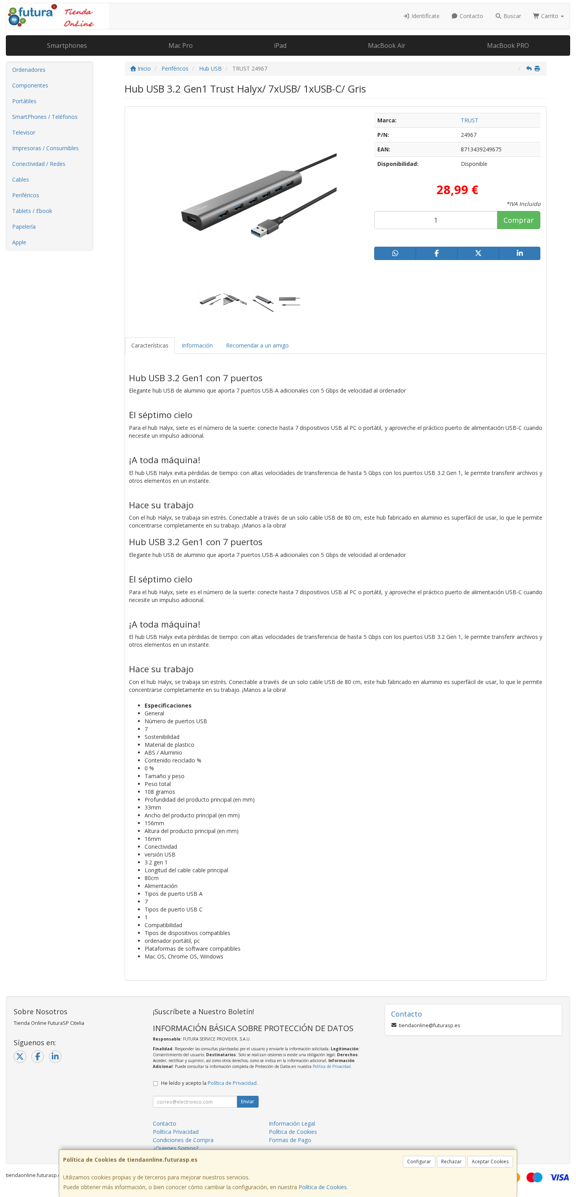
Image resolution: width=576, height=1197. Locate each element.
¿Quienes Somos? (175, 1148)
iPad (280, 45)
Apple (19, 242)
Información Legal (292, 1123)
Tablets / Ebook (32, 211)
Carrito (550, 16)
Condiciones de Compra (183, 1140)
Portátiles (24, 101)
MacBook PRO (508, 45)
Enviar (247, 1101)
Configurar (419, 1161)
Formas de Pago (290, 1140)
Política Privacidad (176, 1131)
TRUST (469, 120)
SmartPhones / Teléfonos (45, 116)
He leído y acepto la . (209, 1083)
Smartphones (67, 45)
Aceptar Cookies (490, 1161)
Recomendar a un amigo (257, 345)
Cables (20, 179)
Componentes (30, 85)
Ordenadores (28, 69)
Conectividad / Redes (38, 163)
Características (149, 345)
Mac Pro (180, 45)
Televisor (23, 132)
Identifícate (425, 16)
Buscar (511, 16)
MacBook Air (387, 45)
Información (197, 345)
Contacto (470, 16)
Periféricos (25, 195)
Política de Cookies (323, 1187)
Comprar (519, 220)
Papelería (24, 226)
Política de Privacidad (332, 1066)
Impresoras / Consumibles (45, 148)
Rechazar (451, 1161)
